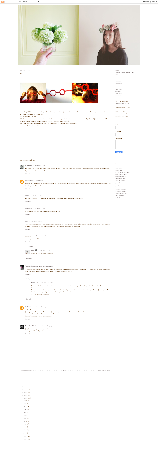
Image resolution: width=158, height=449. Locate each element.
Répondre (28, 174)
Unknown (28, 307)
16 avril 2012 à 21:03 (39, 307)
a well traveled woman (122, 172)
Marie (27, 195)
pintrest (118, 91)
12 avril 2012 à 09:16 (35, 221)
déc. (25, 400)
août (25, 412)
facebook (118, 95)
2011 (26, 436)
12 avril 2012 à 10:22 (44, 250)
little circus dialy (120, 191)
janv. (25, 433)
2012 (26, 398)
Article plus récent (26, 370)
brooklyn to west (120, 176)
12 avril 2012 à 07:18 (36, 195)
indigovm (118, 185)
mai (25, 421)
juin (25, 418)
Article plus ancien (104, 370)
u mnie (117, 197)
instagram (118, 89)
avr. (25, 424)
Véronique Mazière (31, 326)
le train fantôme (120, 189)
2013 (26, 395)
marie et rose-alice (121, 193)
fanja (27, 180)
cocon (32, 250)
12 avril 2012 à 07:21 (39, 208)
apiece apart (119, 170)
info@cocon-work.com (122, 103)
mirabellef (28, 165)
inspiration (118, 93)
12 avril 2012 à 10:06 (39, 236)
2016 (26, 386)
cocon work (118, 81)
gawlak (117, 183)
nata (26, 221)
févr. (25, 430)
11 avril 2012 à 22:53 (36, 180)
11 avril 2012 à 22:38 (39, 165)
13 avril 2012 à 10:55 (46, 282)
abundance (118, 168)
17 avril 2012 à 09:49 (45, 326)
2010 (26, 439)
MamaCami (34, 282)
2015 (26, 389)
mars (25, 427)
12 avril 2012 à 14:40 (46, 266)
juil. (25, 415)
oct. (25, 406)
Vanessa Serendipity (31, 266)
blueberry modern (121, 174)
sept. (25, 409)
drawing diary (120, 178)
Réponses (30, 246)
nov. (25, 403)
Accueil (65, 370)
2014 (26, 392)
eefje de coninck (120, 180)
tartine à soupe (120, 195)
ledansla (118, 187)
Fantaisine (28, 208)
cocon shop (118, 83)
